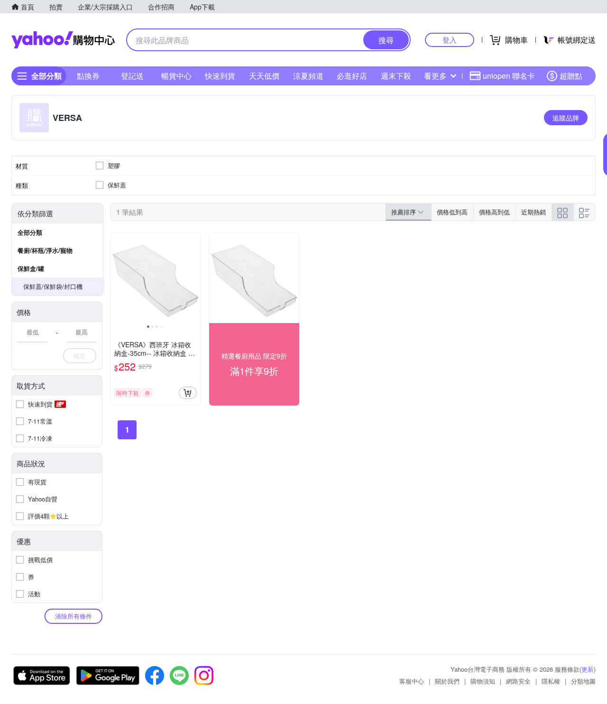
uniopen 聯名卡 (509, 75)
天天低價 (264, 75)
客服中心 (411, 680)
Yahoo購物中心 (63, 39)
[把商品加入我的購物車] (188, 393)
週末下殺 (396, 75)
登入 (449, 40)
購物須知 (482, 680)
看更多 (435, 75)
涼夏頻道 (308, 75)
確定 (80, 355)
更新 (587, 669)
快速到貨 (220, 75)
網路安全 (518, 680)
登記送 (132, 75)
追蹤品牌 (565, 117)
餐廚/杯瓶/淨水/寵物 (45, 250)
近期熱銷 (533, 211)
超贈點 (571, 75)
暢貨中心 (176, 75)
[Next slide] (194, 278)
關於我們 (447, 680)
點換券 (88, 75)
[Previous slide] (116, 278)
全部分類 (30, 232)
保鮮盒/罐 (31, 268)
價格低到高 (452, 211)
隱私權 (551, 680)
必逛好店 (352, 75)
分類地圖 (583, 680)
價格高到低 (494, 211)
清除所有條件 (73, 616)
